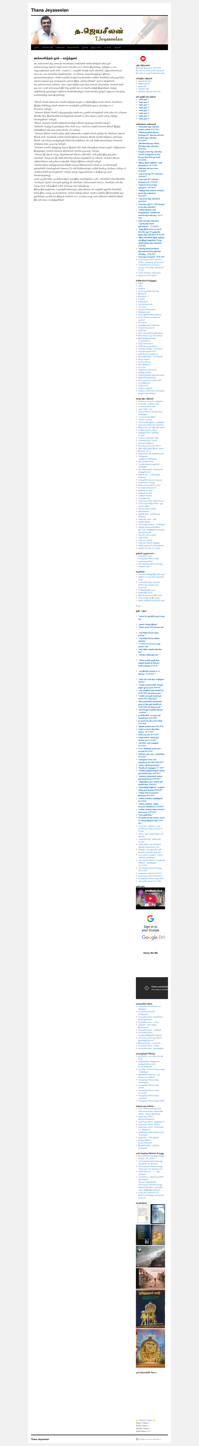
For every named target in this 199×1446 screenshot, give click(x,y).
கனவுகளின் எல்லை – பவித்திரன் (149, 1030)
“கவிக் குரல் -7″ (144, 116)
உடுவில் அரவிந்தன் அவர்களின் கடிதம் (151, 600)
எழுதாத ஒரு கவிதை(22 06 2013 (149, 873)
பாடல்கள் (107, 47)
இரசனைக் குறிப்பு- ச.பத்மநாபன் (149, 1043)
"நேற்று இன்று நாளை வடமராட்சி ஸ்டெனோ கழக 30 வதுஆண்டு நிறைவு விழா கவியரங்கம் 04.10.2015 (151, 232)
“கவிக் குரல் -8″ (144, 118)
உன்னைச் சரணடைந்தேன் (147, 508)
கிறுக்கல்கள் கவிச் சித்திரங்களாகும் (151, 453)
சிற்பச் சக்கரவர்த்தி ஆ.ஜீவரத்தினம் (150, 333)
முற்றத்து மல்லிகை (144, 372)
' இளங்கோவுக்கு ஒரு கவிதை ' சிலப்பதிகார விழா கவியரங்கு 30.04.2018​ (149, 146)
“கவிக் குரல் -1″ (144, 99)
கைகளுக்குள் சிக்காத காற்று (148, 558)
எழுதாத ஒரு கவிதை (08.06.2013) (150, 876)
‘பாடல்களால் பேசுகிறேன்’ (147, 417)
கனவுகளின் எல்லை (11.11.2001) (150, 881)
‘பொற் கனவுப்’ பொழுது (146, 482)
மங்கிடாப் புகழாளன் (145, 388)
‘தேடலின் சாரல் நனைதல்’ (147, 535)
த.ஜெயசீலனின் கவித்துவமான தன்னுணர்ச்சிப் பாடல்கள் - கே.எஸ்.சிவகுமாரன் (149, 1064)
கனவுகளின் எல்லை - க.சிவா (148, 1022)
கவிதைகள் (60, 47)
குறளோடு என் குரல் (145, 493)
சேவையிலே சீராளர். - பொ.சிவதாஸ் (150, 356)
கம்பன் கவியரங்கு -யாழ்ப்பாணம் (149, 272)
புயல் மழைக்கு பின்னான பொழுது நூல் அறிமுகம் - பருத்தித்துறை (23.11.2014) (151, 862)
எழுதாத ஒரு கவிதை (145, 561)
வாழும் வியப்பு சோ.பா (145, 343)
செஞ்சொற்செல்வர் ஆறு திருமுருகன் (151, 375)
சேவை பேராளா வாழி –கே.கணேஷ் (150, 335)
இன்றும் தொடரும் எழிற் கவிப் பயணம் (151, 427)
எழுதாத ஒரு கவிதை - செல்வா (149, 1124)
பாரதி (140, 286)
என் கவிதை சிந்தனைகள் (147, 487)
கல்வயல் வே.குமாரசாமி (146, 327)
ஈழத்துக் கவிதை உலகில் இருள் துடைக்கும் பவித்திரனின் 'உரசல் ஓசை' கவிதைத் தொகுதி (151, 529)
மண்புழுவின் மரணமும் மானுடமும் (150, 480)
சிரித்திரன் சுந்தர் (144, 312)
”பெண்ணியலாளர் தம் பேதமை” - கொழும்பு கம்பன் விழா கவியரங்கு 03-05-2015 (151, 267)
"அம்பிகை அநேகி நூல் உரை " (149, 655)
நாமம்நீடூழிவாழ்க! (144, 383)
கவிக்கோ (141, 299)
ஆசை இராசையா (144, 364)
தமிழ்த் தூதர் (143, 301)
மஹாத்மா (141, 288)
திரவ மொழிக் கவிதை (146, 461)
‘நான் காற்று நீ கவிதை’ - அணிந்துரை (151, 524)
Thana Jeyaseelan (50, 10)
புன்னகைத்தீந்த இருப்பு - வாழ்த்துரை (151, 422)
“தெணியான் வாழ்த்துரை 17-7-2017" (151, 768)
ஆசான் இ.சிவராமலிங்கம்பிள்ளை (150, 314)
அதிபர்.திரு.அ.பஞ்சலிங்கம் (147, 346)
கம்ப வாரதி (142, 306)
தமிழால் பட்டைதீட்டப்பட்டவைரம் (149, 548)
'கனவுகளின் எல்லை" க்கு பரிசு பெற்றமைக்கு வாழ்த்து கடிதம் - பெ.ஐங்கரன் (149, 584)
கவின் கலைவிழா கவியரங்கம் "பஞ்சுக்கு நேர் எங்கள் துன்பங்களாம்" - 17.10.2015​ (148, 224)
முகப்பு (36, 47)
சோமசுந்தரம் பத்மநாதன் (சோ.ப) (149, 445)
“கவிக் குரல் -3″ (144, 105)
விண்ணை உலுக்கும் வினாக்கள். (149, 91)
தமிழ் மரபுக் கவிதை (145, 540)
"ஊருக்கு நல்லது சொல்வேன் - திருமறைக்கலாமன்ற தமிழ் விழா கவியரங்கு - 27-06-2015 (149, 251)
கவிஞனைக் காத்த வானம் (147, 369)
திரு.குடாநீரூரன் (144, 359)
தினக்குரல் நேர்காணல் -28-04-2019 (148, 68)
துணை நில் (142, 86)
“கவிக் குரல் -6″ (144, 113)
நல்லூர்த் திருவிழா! (145, 81)
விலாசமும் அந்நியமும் (146, 443)
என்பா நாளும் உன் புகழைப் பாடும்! (150, 380)
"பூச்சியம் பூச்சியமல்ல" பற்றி (148, 438)
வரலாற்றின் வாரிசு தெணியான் (149, 325)
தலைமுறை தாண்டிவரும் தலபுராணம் (151, 424)
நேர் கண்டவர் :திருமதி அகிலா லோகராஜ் (150, 73)
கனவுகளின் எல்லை (145, 556)
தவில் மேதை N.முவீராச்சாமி (148, 354)
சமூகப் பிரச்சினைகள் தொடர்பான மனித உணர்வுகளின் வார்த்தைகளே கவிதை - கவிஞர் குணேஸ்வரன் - (150, 1111)
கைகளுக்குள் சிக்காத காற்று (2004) (151, 878)
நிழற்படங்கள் (96, 47)
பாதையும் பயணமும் (145, 419)
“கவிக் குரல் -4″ (144, 107)
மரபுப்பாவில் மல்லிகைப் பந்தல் (148, 404)
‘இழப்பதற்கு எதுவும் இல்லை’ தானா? (151, 448)
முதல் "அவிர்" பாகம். (145, 409)
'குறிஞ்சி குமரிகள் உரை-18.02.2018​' (150, 726)
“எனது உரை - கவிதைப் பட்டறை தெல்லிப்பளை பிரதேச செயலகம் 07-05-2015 (150, 828)
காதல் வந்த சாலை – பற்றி (147, 519)
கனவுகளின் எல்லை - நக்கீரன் (148, 1045)
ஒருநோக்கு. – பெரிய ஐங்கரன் (148, 1137)
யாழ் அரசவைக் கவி (145, 304)
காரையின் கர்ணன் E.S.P (147, 351)
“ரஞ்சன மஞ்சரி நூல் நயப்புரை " (149, 765)
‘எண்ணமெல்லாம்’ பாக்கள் (147, 440)
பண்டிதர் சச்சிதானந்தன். (147, 309)
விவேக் (140, 283)
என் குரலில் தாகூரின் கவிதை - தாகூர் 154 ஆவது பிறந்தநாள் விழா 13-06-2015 (151, 820)
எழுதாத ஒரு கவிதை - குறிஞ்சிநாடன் (151, 1121)
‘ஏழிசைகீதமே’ (143, 537)
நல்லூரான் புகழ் (143, 566)
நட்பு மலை (141, 367)
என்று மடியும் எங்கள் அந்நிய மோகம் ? (151, 501)
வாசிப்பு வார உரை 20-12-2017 (148, 734)
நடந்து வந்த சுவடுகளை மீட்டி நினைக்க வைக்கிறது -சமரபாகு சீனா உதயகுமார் (151, 1195)
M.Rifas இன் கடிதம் (145, 592)
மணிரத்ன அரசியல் (145, 495)
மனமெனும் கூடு (144, 498)
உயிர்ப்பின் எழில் (143, 89)
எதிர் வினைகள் (143, 511)
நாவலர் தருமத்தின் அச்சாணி (148, 291)
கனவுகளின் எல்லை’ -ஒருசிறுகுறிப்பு (151, 1048)
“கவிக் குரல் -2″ (144, 102)
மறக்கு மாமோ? (143, 385)
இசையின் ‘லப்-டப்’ (144, 451)
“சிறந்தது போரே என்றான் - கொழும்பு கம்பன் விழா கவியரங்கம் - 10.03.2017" (151, 193)
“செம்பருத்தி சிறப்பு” (145, 815)
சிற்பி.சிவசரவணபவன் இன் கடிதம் (150, 595)
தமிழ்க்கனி (142, 330)
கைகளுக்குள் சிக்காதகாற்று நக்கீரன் (151, 1100)
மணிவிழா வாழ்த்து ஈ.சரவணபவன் (150, 348)
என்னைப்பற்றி (47, 47)
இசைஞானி (142, 293)
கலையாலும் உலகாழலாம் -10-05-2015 (151, 257)
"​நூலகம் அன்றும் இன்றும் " (148, 624)
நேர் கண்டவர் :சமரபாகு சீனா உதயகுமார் (150, 70)
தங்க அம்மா (142, 322)
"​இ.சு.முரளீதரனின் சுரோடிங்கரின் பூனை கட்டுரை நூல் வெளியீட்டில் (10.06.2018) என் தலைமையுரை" (150, 704)
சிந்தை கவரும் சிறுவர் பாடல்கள (149, 485)
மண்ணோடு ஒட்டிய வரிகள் (147, 430)
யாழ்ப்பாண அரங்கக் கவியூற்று (149, 542)
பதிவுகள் (117, 47)
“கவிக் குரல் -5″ (144, 110)
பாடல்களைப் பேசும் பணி (146, 406)
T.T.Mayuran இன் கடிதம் (147, 590)
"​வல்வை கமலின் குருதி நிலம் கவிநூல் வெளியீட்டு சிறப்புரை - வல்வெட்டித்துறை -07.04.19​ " (149, 663)
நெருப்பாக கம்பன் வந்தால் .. (148, 275)
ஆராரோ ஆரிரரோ (144, 522)
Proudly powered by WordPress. (150, 1439)
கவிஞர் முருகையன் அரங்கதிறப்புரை (151, 545)
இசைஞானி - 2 (143, 296)
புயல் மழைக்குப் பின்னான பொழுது (150, 563)
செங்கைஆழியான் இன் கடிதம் (149, 598)
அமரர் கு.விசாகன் (144, 362)
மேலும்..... (139, 605)
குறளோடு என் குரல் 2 (145, 490)
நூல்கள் (85, 47)
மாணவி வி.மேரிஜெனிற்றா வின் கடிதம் (151, 574)
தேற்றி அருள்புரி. (144, 83)
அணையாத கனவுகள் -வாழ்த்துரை (150, 401)
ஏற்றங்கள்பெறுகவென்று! (147, 377)
